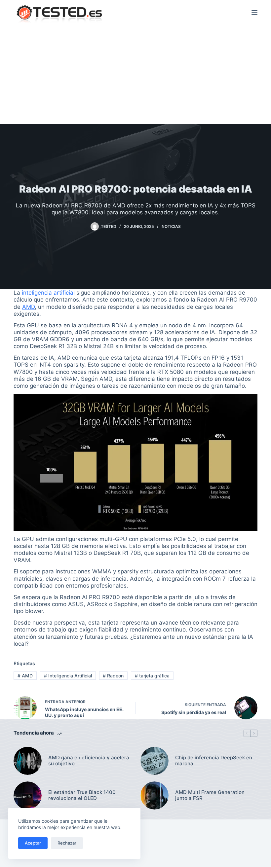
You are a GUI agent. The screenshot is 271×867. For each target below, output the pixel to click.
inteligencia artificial (48, 292)
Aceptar (33, 843)
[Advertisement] (135, 74)
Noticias (171, 226)
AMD (28, 307)
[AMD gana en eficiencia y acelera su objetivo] (28, 761)
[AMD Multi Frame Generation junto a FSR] (154, 795)
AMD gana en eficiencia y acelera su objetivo (88, 761)
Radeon (113, 675)
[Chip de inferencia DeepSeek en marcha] (154, 761)
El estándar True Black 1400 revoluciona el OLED (82, 795)
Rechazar (67, 843)
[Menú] (254, 13)
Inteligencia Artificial (68, 675)
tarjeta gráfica (152, 675)
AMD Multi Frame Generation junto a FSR (210, 795)
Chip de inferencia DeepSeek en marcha (213, 761)
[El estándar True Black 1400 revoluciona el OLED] (28, 795)
